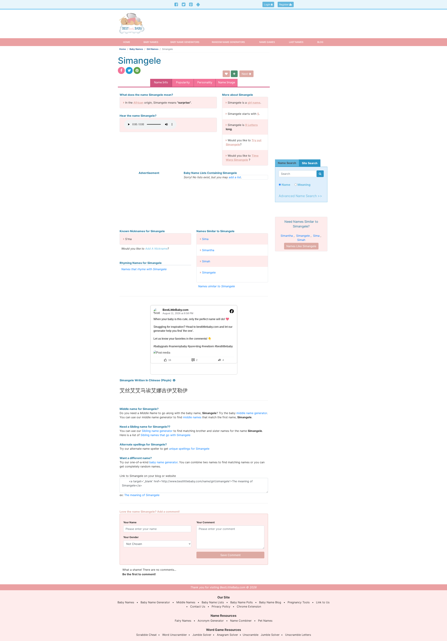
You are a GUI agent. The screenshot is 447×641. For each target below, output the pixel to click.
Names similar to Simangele (216, 286)
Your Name (130, 522)
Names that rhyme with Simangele (144, 269)
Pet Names (265, 620)
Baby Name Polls (241, 602)
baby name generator (163, 462)
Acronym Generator (211, 620)
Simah (206, 261)
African (138, 102)
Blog (320, 42)
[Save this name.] (226, 73)
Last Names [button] (296, 42)
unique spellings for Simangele (189, 448)
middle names (192, 417)
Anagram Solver (227, 634)
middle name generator (251, 413)
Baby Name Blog (270, 602)
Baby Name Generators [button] (184, 42)
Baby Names (136, 49)
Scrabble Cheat (146, 634)
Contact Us (197, 606)
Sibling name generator (157, 431)
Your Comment (205, 522)
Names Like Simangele (301, 246)
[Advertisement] (250, 21)
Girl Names (152, 49)
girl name (254, 102)
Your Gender (131, 537)
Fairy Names (183, 620)
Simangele (209, 272)
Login (267, 4)
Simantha (208, 250)
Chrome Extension (249, 606)
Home (129, 41)
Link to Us (322, 602)
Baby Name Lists (213, 602)
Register (284, 4)
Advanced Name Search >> (300, 196)
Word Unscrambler (174, 634)
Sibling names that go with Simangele (165, 435)
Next (245, 74)
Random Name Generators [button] (228, 42)
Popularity (183, 82)
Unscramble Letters (298, 634)
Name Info (161, 82)
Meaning (303, 184)
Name (285, 184)
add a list (235, 177)
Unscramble (250, 634)
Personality (204, 82)
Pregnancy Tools (299, 602)
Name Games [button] (267, 42)
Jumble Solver (201, 634)
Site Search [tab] (309, 163)
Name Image (226, 82)
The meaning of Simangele (141, 495)
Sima (205, 239)
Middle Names (185, 602)
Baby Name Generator (155, 602)
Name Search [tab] (287, 163)
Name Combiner (241, 620)
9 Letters (251, 125)
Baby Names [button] (151, 42)
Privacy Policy (221, 606)
